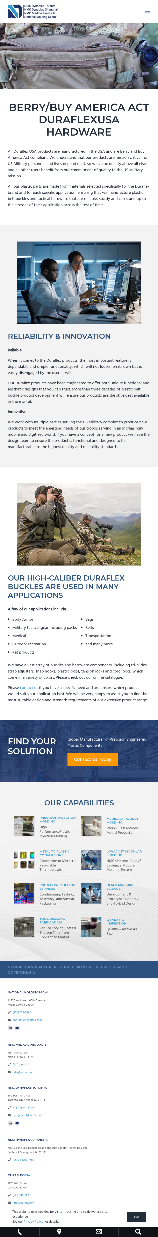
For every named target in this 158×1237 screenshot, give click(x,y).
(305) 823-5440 (22, 1012)
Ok (136, 1217)
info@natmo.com (23, 1072)
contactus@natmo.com (27, 1020)
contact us (29, 688)
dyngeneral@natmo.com (28, 1115)
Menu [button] (143, 11)
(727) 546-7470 (21, 1064)
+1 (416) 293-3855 (23, 1107)
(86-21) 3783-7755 (23, 1160)
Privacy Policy (33, 1221)
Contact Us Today (93, 759)
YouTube (17, 1028)
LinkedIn (10, 1028)
